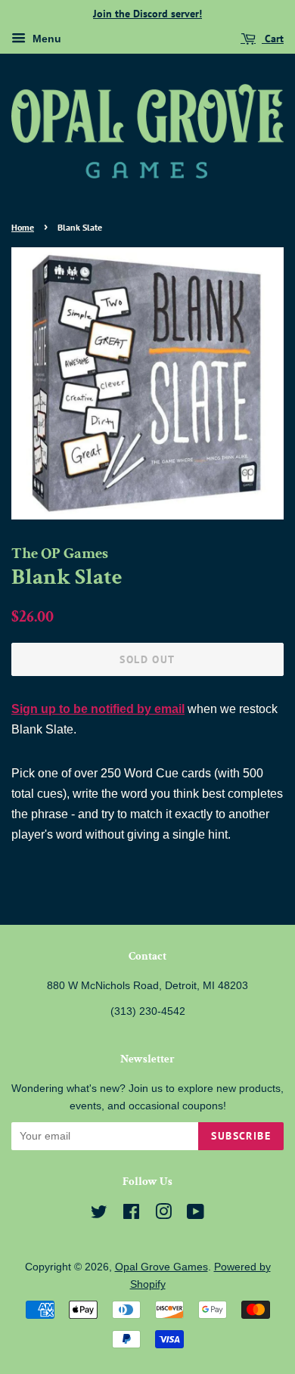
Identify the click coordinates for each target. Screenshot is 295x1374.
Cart (273, 38)
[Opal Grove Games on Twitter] (99, 1214)
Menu (45, 39)
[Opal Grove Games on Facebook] (131, 1214)
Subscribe (241, 1136)
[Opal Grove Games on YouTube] (195, 1214)
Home (22, 227)
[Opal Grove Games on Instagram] (163, 1214)
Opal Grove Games (161, 1267)
